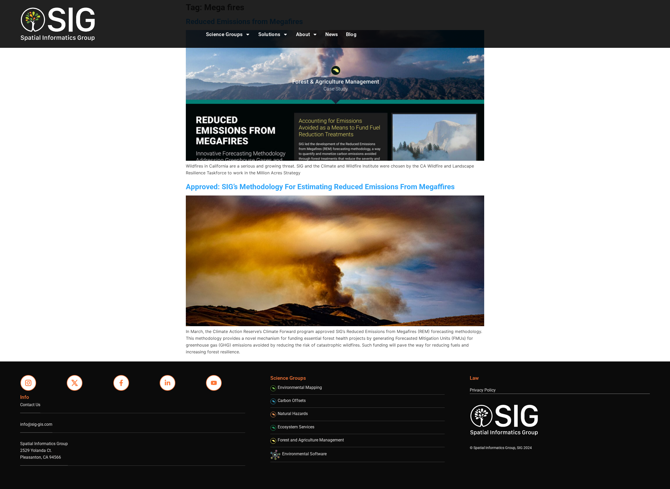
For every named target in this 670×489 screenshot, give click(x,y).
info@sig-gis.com (36, 424)
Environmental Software (304, 453)
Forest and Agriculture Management (311, 440)
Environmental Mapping (300, 387)
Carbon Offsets (292, 400)
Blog (351, 34)
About (303, 34)
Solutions (269, 34)
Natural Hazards (293, 413)
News (331, 34)
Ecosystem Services (296, 426)
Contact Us (30, 404)
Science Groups (224, 34)
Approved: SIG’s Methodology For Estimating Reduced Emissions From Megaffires (320, 186)
